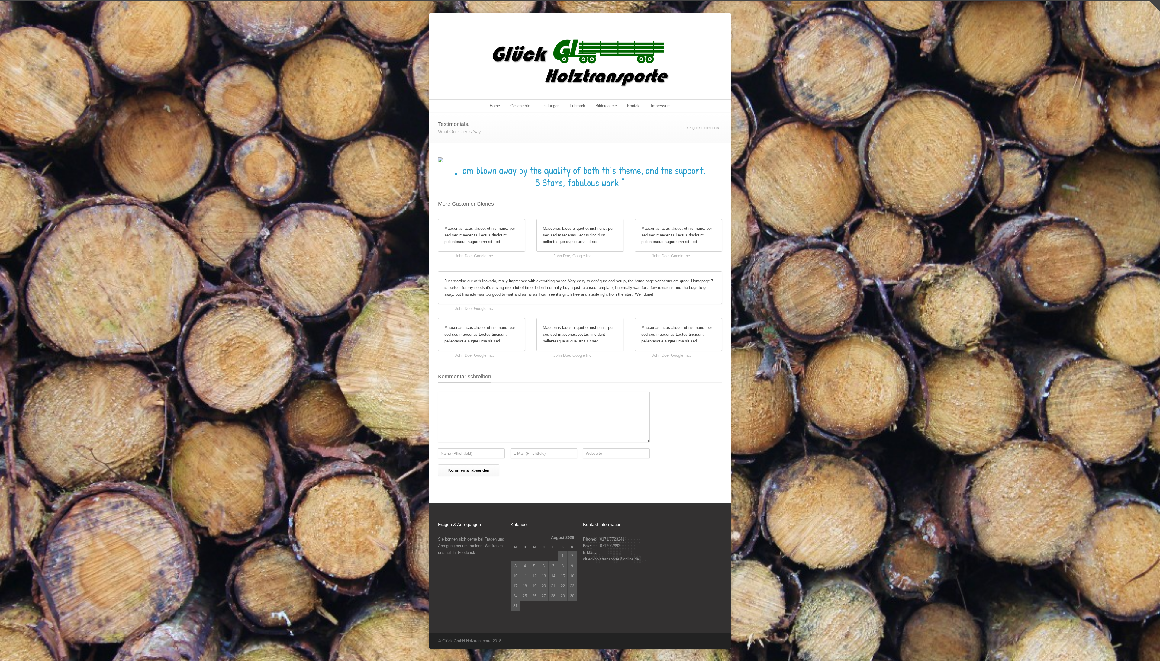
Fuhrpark (577, 106)
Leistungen (549, 106)
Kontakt (634, 106)
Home (495, 106)
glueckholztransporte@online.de (611, 559)
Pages (693, 128)
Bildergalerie (606, 106)
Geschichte (520, 106)
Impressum (661, 106)
